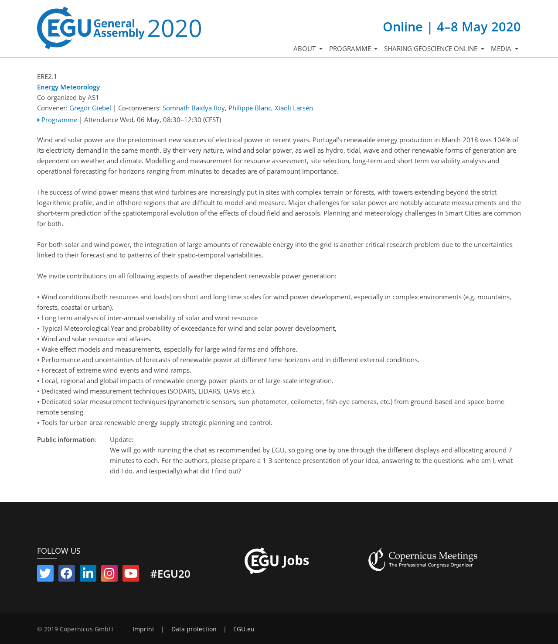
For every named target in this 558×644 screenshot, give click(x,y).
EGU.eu (244, 629)
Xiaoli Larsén (294, 107)
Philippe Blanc (249, 107)
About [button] (305, 48)
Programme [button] (351, 48)
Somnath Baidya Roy (194, 107)
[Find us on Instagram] (109, 575)
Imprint (143, 629)
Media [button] (502, 48)
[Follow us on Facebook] (66, 575)
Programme (59, 119)
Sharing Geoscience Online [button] (431, 48)
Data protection (194, 629)
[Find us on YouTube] (130, 575)
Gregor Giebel (90, 107)
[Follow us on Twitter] (45, 575)
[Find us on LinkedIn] (88, 575)
